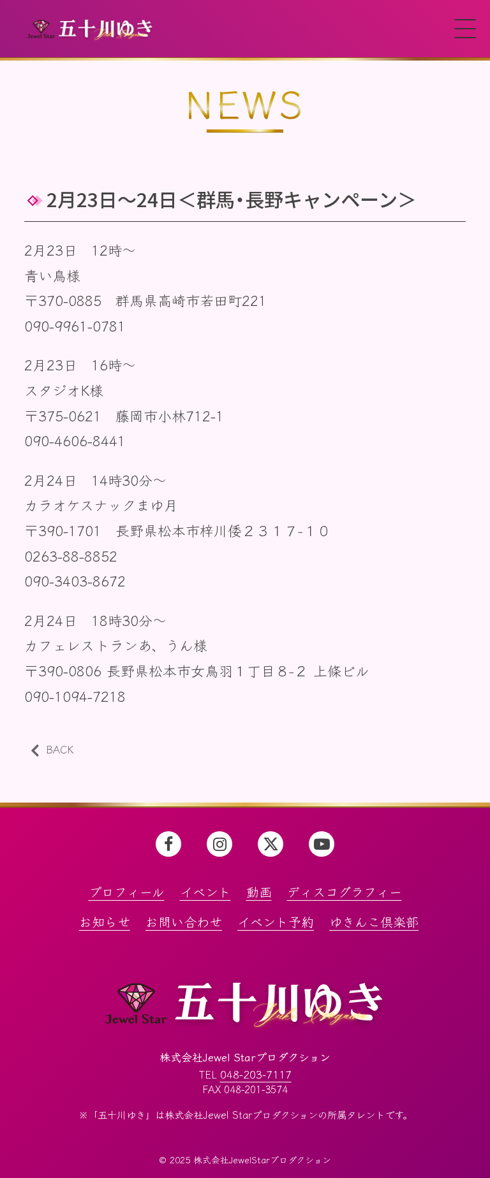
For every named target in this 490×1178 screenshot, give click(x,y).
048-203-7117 (256, 1074)
